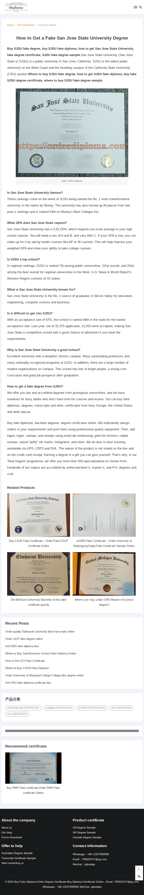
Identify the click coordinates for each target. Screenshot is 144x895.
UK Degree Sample (84, 832)
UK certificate (121, 708)
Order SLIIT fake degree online (24, 638)
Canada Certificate (59, 708)
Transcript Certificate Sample (19, 858)
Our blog (7, 832)
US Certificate (17, 714)
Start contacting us (13, 863)
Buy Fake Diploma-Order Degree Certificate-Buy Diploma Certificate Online (59, 881)
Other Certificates (91, 708)
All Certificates (26, 24)
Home (10, 24)
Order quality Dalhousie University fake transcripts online (40, 631)
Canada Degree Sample (87, 837)
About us (7, 827)
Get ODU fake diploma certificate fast (28, 682)
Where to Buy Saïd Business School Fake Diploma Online (40, 653)
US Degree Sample (84, 827)
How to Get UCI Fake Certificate (25, 660)
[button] (135, 8)
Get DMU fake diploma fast (22, 646)
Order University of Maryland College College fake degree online (44, 675)
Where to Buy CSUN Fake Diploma (27, 668)
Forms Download (12, 837)
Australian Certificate (23, 708)
